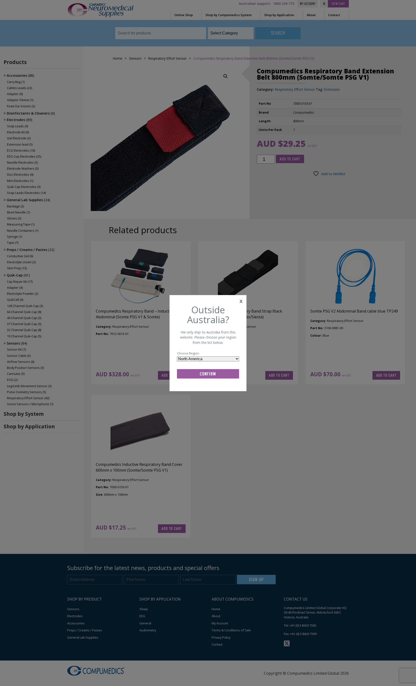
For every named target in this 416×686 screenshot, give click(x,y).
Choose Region (188, 353)
